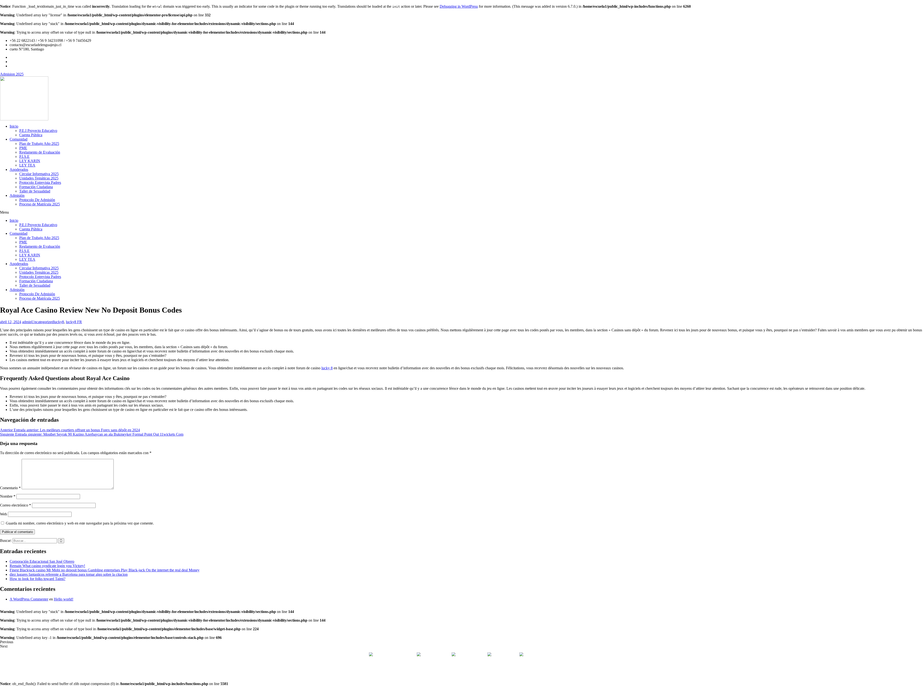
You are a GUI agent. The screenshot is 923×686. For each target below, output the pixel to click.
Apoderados (19, 169)
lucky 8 (327, 368)
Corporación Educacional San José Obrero (42, 561)
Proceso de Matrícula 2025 (39, 204)
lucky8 (59, 322)
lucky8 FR (74, 322)
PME (23, 148)
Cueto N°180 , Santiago (392, 655)
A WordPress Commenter (29, 599)
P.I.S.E (24, 157)
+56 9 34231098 (471, 655)
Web (3, 514)
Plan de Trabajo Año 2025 (39, 144)
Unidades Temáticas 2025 (38, 178)
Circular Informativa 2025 (39, 174)
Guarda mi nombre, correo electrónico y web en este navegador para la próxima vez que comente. (80, 523)
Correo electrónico (15, 505)
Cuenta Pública (30, 135)
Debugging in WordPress (459, 6)
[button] (461, 212)
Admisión (17, 195)
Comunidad (18, 139)
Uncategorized (42, 322)
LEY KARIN (29, 161)
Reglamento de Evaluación (39, 152)
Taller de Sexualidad (34, 191)
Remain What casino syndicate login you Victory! (47, 566)
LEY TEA (27, 165)
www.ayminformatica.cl (482, 671)
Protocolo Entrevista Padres (40, 182)
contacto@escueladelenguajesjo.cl (550, 655)
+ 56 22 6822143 (437, 655)
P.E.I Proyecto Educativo (38, 131)
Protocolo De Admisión (37, 200)
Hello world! (63, 599)
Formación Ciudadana (36, 187)
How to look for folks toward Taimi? (37, 579)
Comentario (10, 488)
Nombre (7, 496)
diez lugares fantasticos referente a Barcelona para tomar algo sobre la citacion (69, 574)
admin (26, 322)
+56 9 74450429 (505, 655)
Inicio (14, 126)
